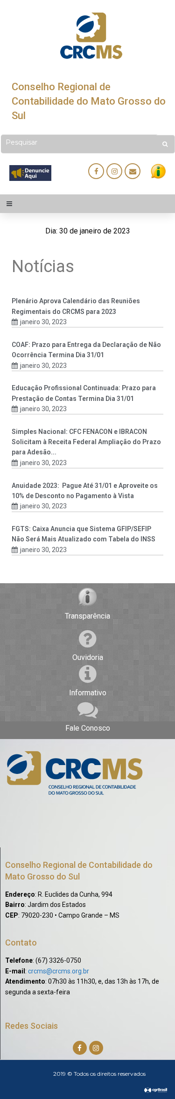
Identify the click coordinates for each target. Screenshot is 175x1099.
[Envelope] (132, 171)
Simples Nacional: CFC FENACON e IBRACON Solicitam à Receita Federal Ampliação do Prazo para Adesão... (86, 442)
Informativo (87, 692)
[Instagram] (114, 171)
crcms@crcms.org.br (58, 971)
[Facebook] (96, 171)
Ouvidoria (87, 657)
